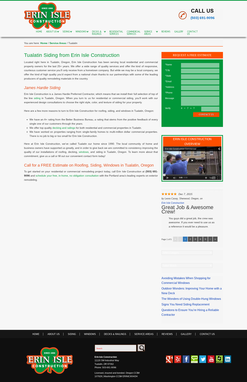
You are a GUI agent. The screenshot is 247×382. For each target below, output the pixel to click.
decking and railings (63, 127)
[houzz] (177, 360)
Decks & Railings (115, 334)
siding (37, 98)
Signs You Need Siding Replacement (185, 304)
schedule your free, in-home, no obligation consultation (67, 175)
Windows (90, 334)
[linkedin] (227, 360)
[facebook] (186, 360)
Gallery (186, 334)
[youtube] (211, 360)
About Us (54, 334)
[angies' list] (194, 360)
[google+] (169, 360)
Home (35, 334)
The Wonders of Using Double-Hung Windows (191, 298)
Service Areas (144, 334)
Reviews (167, 334)
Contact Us (207, 334)
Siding (72, 334)
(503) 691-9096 (203, 18)
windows (84, 151)
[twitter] (202, 360)
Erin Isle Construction (172, 203)
